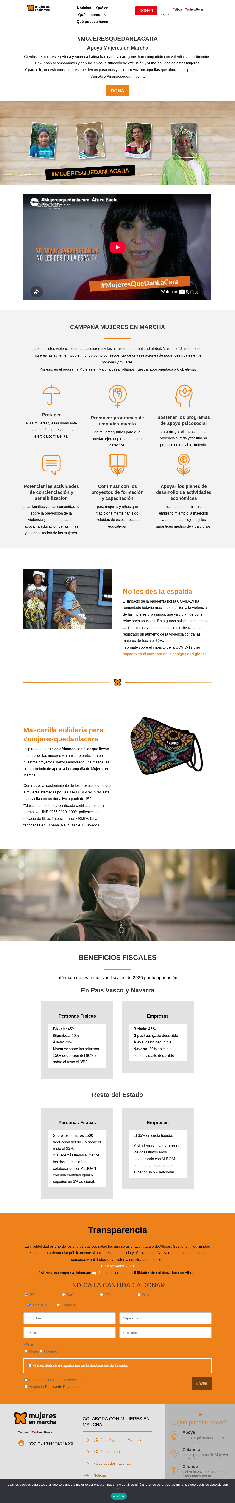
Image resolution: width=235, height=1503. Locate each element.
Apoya (188, 1432)
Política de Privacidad (63, 1387)
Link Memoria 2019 (117, 1266)
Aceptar (119, 1496)
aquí (96, 1273)
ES (162, 15)
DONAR (146, 10)
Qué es (102, 8)
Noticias (84, 8)
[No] (229, 1491)
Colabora (191, 1449)
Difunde (190, 1466)
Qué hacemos (90, 15)
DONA (117, 90)
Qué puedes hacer (93, 22)
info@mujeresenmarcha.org (50, 1443)
